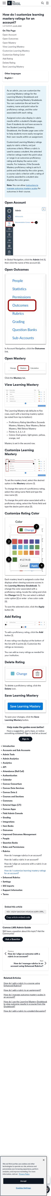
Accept (23, 1181)
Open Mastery (9, 43)
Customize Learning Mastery (16, 51)
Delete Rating (9, 63)
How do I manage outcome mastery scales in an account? (24, 995)
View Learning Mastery (13, 46)
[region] (23, 1176)
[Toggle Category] (2, 746)
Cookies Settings (23, 1188)
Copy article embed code (18, 917)
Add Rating (8, 58)
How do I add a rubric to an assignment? (22, 990)
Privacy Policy (24, 1174)
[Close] (44, 1160)
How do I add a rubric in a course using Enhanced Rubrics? (22, 984)
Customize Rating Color (14, 54)
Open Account (9, 35)
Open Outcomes (10, 38)
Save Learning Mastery (13, 66)
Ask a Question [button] (12, 939)
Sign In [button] (25, 739)
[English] (14, 3)
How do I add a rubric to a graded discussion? (25, 1011)
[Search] (42, 3)
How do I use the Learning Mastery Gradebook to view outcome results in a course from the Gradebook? (25, 1004)
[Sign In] (47, 3)
